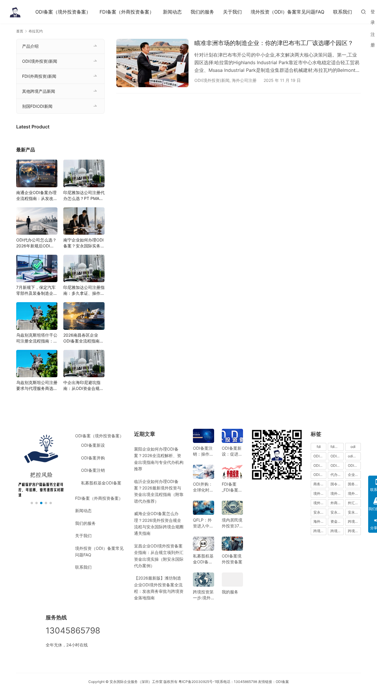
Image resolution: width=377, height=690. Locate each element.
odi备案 (354, 456)
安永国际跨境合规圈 (354, 512)
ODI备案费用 (354, 465)
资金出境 (336, 521)
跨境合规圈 (319, 531)
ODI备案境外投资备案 (232, 558)
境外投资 (319, 493)
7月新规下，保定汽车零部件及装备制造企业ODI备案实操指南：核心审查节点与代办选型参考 (36, 290)
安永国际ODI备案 (336, 512)
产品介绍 (30, 46)
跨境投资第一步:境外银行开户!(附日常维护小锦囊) (203, 595)
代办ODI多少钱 (336, 474)
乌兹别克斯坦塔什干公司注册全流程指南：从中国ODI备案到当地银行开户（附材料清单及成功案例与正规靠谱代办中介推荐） (36, 338)
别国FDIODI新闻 (37, 106)
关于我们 (232, 12)
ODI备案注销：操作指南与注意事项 (203, 451)
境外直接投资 (319, 503)
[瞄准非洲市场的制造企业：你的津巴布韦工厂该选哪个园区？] (152, 63)
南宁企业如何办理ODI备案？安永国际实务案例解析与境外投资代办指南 (84, 243)
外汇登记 (354, 503)
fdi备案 (336, 446)
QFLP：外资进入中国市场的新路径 (203, 523)
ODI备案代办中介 (336, 465)
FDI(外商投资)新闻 (39, 76)
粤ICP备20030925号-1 (197, 681)
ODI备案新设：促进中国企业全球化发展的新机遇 (232, 451)
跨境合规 (354, 521)
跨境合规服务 (336, 531)
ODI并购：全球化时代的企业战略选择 (203, 487)
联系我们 (342, 12)
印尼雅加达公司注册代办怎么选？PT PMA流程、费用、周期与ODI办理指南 (84, 195)
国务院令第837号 (354, 484)
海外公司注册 (244, 80)
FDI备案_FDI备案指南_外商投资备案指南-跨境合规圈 (232, 487)
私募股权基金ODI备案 (101, 482)
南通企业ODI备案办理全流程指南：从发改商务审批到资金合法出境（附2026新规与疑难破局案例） (36, 195)
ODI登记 (319, 474)
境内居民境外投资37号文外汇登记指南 (232, 523)
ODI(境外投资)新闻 (211, 80)
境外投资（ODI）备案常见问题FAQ (287, 12)
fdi (319, 446)
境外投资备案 (336, 493)
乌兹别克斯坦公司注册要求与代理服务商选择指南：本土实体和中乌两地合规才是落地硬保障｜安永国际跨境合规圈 (36, 385)
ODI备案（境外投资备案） (63, 12)
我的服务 (230, 591)
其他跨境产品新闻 (38, 91)
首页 (19, 31)
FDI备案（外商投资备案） (127, 12)
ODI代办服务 (336, 456)
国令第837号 (336, 484)
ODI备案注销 (93, 470)
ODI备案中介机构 (319, 465)
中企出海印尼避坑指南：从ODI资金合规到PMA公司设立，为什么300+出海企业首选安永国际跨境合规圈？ (84, 385)
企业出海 (354, 474)
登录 (373, 17)
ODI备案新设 (93, 445)
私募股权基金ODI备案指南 (203, 559)
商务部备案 (319, 484)
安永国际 (319, 512)
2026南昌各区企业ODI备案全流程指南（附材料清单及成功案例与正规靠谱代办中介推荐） (84, 338)
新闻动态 (172, 12)
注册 (373, 40)
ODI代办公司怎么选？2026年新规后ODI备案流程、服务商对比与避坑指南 (36, 243)
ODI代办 (319, 456)
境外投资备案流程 (354, 493)
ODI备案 (282, 681)
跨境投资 (354, 531)
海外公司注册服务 (319, 521)
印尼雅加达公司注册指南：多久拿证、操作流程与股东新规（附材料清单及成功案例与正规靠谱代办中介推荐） (84, 290)
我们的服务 (202, 12)
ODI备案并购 (93, 457)
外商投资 (336, 503)
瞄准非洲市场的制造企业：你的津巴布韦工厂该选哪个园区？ (273, 43)
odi (352, 446)
